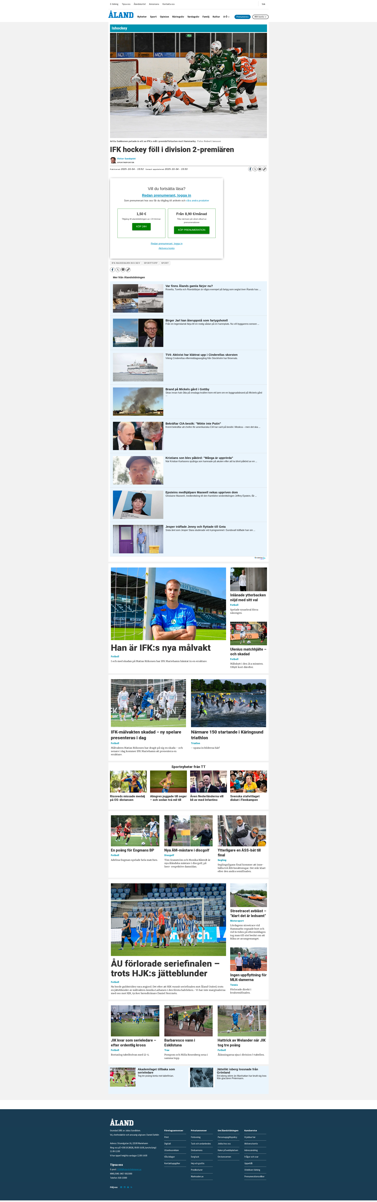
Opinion (164, 17)
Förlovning (196, 1137)
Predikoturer (197, 1170)
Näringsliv (178, 17)
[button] (115, 784)
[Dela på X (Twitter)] (255, 169)
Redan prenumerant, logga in (166, 195)
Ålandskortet (140, 4)
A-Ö (225, 17)
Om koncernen (224, 1156)
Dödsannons (196, 1150)
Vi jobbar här (250, 1137)
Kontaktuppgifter (172, 1163)
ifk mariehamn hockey (126, 263)
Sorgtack (195, 1156)
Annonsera (154, 4)
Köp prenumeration (191, 229)
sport (165, 263)
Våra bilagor (169, 1156)
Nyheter (142, 17)
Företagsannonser (173, 1130)
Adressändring (251, 1150)
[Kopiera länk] (264, 169)
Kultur (216, 17)
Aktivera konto (167, 248)
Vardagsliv (193, 17)
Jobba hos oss (224, 1143)
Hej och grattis (197, 1163)
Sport (153, 17)
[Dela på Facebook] (250, 169)
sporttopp (151, 263)
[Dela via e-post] (260, 169)
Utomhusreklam (171, 1150)
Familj (205, 17)
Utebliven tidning (252, 1170)
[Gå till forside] (120, 14)
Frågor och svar (251, 1156)
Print (166, 1137)
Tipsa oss (126, 4)
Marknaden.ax (197, 1176)
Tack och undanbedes (201, 1143)
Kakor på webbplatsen (228, 1150)
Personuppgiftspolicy (227, 1137)
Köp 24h (141, 226)
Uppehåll (248, 1163)
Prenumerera (242, 16)
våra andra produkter (197, 200)
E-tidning (114, 4)
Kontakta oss (168, 4)
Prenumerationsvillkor (254, 1176)
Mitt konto (259, 16)
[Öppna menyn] (263, 3)
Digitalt (167, 1143)
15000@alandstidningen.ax (129, 1169)
